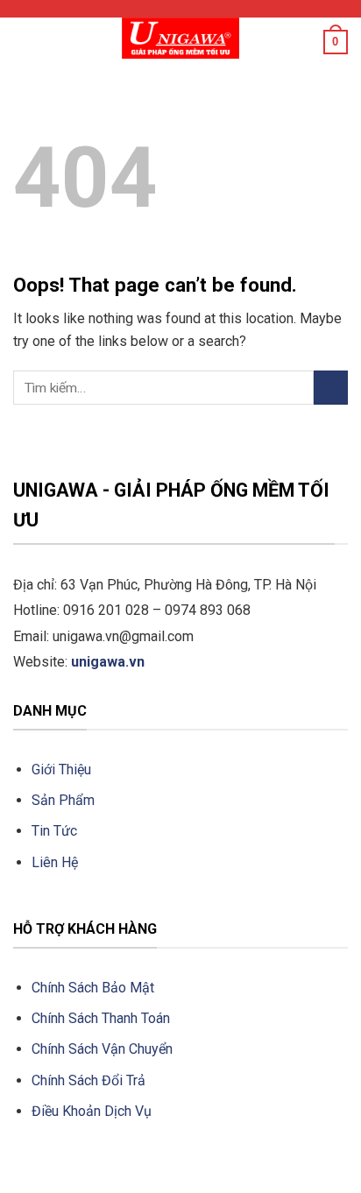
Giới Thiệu (61, 769)
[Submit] (331, 388)
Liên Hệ (55, 862)
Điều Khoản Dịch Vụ (92, 1111)
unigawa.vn (108, 661)
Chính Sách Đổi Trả (88, 1080)
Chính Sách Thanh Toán (101, 1018)
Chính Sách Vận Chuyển (104, 1049)
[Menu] (23, 39)
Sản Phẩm (63, 800)
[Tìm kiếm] (303, 42)
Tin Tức (54, 830)
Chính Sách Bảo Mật (93, 987)
